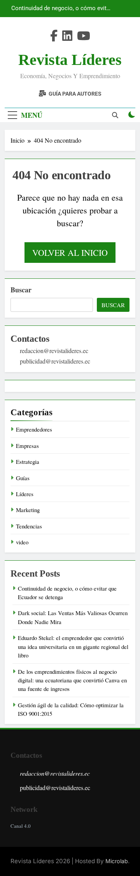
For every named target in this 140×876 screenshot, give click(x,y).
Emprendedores (34, 429)
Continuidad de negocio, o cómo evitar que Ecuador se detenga (61, 8)
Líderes (24, 494)
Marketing (28, 510)
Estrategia (27, 461)
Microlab (116, 861)
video (22, 542)
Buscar (21, 290)
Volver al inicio (70, 252)
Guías (23, 478)
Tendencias (29, 526)
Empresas (27, 445)
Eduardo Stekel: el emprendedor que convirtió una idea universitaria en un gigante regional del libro (73, 646)
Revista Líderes (70, 59)
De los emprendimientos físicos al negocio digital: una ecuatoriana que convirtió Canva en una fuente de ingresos (72, 680)
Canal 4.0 (20, 825)
